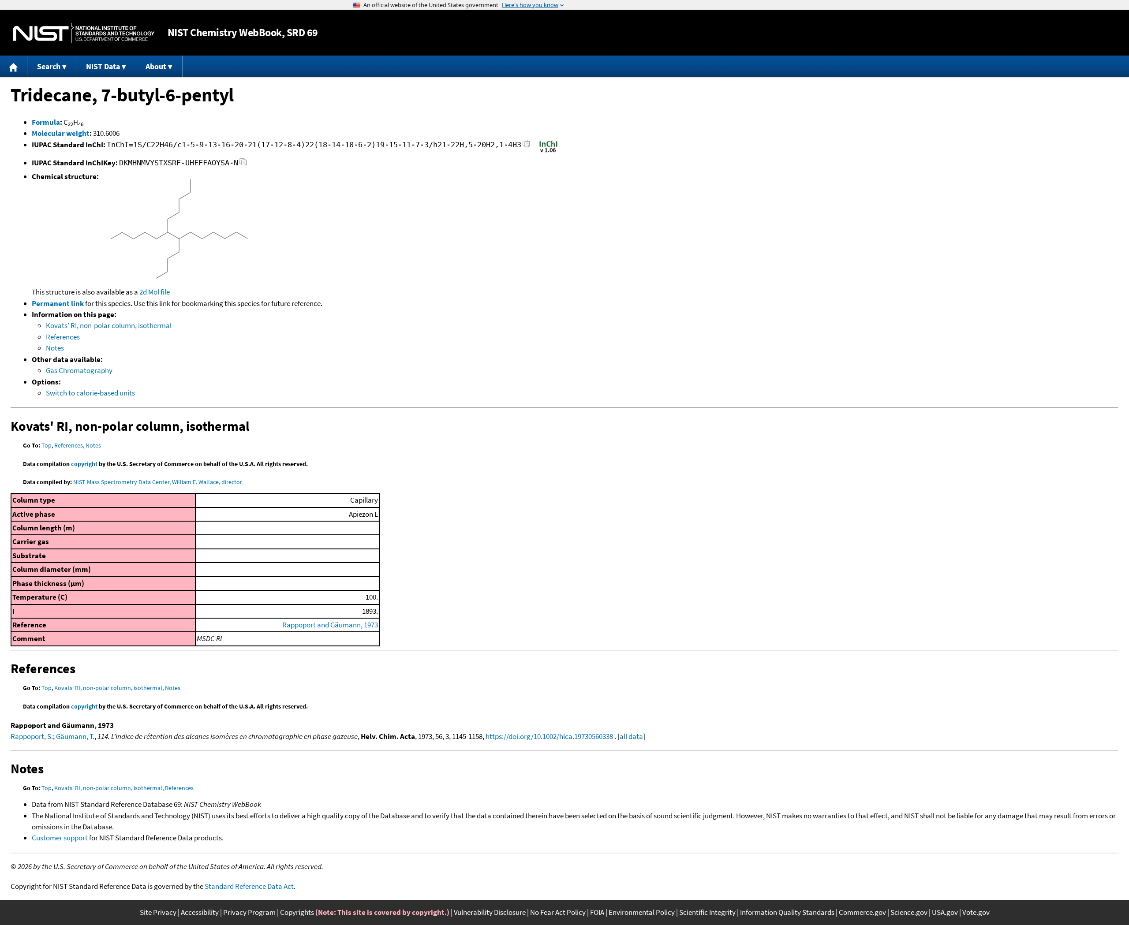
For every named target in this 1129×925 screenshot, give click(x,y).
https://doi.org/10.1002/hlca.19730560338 (549, 736)
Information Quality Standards (787, 912)
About (156, 66)
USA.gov (945, 912)
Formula (46, 122)
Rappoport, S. (32, 736)
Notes (55, 348)
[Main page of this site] (13, 66)
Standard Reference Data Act (249, 886)
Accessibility (200, 912)
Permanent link (58, 303)
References (63, 337)
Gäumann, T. (75, 736)
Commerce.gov (862, 912)
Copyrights (297, 912)
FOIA (597, 912)
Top (46, 445)
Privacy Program (249, 912)
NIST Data (103, 66)
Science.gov (908, 912)
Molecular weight (61, 133)
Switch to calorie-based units (90, 393)
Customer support (60, 838)
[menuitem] (13, 66)
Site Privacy (158, 912)
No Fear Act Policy (558, 912)
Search (48, 66)
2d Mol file (154, 292)
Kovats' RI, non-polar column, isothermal (109, 325)
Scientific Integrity (707, 912)
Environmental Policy (642, 912)
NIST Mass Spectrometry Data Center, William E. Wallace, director (157, 482)
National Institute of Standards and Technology (83, 33)
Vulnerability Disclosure (490, 912)
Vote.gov (976, 912)
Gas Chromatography (79, 370)
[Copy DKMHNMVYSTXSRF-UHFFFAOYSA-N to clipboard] (243, 164)
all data (631, 736)
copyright (84, 464)
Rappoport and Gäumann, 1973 (330, 625)
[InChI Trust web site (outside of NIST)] (548, 152)
